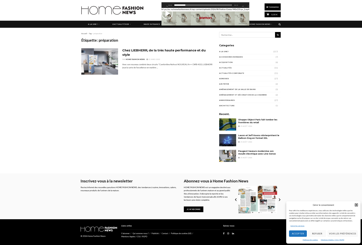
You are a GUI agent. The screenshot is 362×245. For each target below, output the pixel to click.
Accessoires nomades (231, 57)
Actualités (225, 68)
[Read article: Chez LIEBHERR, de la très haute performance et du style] (99, 61)
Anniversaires (227, 100)
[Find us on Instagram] (228, 233)
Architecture (227, 106)
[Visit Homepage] (112, 10)
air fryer (224, 84)
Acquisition (226, 62)
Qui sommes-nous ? (140, 233)
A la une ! (93, 24)
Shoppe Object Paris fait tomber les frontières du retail (257, 121)
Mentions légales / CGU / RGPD (332, 240)
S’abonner (125, 233)
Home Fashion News (259, 24)
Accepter (298, 233)
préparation (97, 33)
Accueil (84, 33)
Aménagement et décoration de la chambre (243, 95)
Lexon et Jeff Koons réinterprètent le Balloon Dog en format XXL (258, 136)
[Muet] (242, 5)
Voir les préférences (342, 233)
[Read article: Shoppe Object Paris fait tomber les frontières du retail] (227, 124)
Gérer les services (297, 226)
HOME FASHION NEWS (135, 59)
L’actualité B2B (120, 24)
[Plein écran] (247, 5)
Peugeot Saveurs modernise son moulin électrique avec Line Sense (257, 152)
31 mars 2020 (154, 59)
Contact (164, 233)
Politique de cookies (310, 240)
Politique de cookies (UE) (181, 233)
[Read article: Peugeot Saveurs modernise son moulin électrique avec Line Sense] (227, 156)
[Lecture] (166, 5)
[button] (356, 205)
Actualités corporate (231, 73)
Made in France (152, 24)
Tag (90, 33)
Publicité (155, 233)
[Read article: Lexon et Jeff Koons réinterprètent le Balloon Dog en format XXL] (227, 140)
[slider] (203, 5)
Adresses (224, 78)
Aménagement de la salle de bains (237, 89)
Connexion (273, 7)
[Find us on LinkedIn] (233, 233)
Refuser (317, 233)
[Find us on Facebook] (223, 233)
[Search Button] (280, 24)
